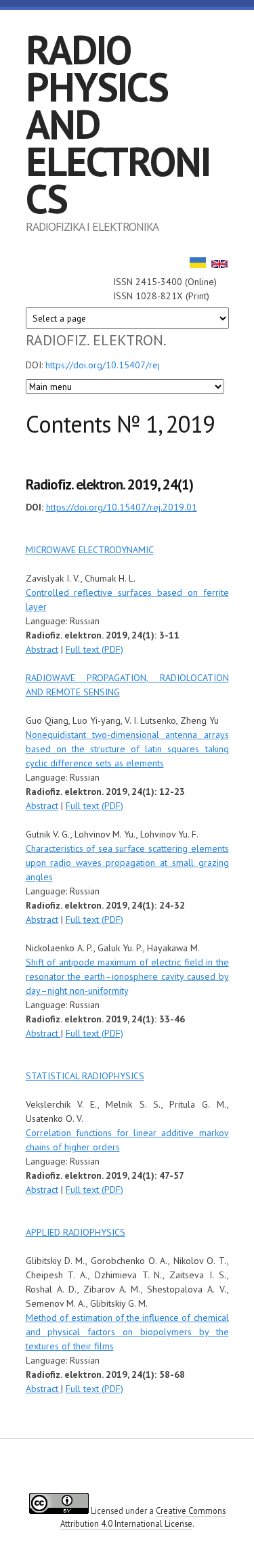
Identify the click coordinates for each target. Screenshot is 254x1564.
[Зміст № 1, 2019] (198, 265)
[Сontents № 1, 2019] (219, 265)
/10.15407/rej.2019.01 (150, 507)
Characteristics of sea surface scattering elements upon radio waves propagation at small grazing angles (127, 862)
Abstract (42, 649)
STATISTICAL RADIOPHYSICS (85, 1076)
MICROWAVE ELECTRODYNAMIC (90, 550)
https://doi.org (74, 507)
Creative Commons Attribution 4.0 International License (143, 1517)
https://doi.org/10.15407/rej (102, 365)
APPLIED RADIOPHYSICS (75, 1232)
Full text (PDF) (94, 649)
